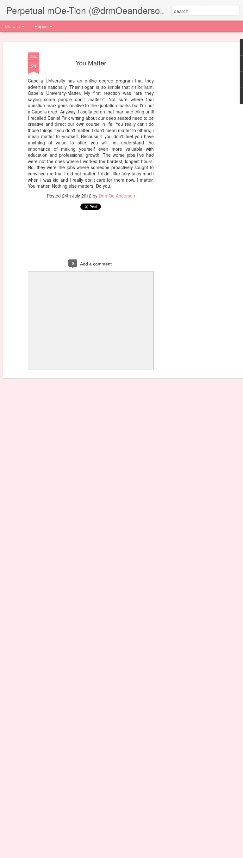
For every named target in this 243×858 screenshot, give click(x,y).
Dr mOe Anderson (117, 195)
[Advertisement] (188, 149)
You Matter (91, 62)
